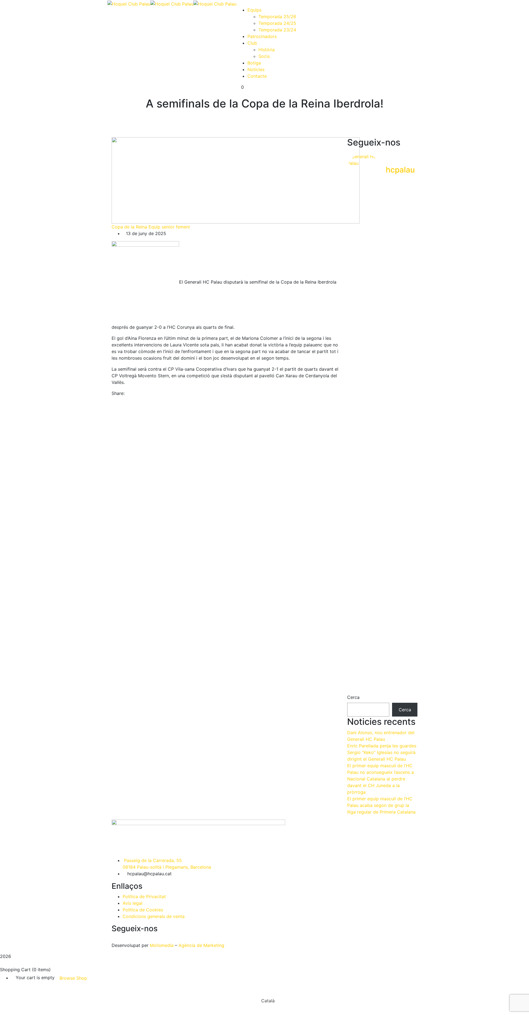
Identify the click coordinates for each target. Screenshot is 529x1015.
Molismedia (162, 945)
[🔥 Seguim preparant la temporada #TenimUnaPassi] (358, 216)
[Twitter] (132, 393)
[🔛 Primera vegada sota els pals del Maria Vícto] (406, 229)
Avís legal (132, 903)
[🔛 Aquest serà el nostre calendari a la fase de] (382, 269)
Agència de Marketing (201, 945)
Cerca (353, 697)
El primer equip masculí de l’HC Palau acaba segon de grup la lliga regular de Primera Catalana (381, 805)
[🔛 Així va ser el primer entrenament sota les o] (358, 381)
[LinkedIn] (137, 393)
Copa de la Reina (129, 227)
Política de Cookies (143, 909)
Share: (118, 393)
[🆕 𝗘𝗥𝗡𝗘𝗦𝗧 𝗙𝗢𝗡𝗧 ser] (382, 588)
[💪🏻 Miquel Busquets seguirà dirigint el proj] (358, 572)
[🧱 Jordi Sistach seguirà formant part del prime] (406, 568)
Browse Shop (73, 978)
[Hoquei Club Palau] (128, 3)
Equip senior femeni (169, 227)
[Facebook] (127, 393)
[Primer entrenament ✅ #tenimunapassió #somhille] (406, 364)
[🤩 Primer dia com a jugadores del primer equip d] (382, 417)
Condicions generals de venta (154, 916)
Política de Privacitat (144, 896)
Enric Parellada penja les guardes (381, 746)
